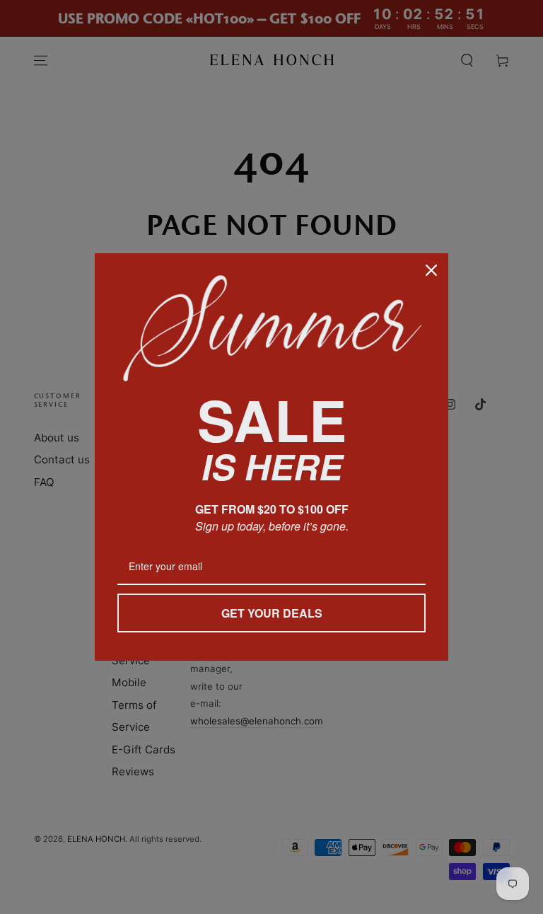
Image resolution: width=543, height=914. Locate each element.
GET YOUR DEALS (271, 613)
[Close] (431, 270)
